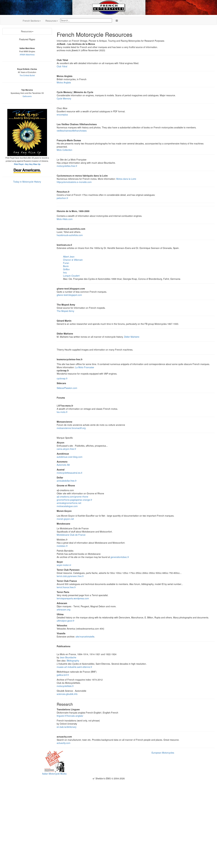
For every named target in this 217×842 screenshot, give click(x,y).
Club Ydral (62, 66)
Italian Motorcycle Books (54, 773)
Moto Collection (64, 149)
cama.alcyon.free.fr (66, 448)
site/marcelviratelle (85, 636)
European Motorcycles (163, 752)
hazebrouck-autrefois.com (70, 235)
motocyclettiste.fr (65, 686)
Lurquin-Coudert (71, 275)
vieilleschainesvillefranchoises (72, 130)
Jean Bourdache (68, 657)
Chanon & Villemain (73, 259)
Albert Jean (69, 256)
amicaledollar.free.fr (67, 480)
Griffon (66, 269)
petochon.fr (62, 198)
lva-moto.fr (62, 412)
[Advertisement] (108, 802)
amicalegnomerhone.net (69, 503)
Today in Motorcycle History (27, 181)
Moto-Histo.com (65, 219)
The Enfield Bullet (27, 75)
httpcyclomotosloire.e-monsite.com (74, 182)
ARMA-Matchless (27, 54)
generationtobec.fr (120, 557)
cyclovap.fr (62, 378)
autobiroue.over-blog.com (69, 456)
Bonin (66, 266)
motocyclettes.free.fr (67, 165)
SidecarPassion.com (67, 388)
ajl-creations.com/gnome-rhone (72, 496)
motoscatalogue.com (67, 506)
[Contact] (116, 21)
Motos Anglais (64, 82)
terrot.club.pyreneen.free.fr (70, 576)
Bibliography (73, 660)
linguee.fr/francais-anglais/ (70, 715)
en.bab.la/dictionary (66, 726)
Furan (66, 262)
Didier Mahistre (131, 336)
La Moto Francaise (84, 367)
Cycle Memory (64, 98)
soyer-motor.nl (64, 565)
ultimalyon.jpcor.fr (65, 620)
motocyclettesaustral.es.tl (69, 472)
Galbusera (27, 96)
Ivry (65, 272)
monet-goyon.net (65, 518)
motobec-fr (62, 545)
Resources (50, 20)
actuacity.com (63, 743)
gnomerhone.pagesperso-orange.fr (74, 499)
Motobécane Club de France (71, 534)
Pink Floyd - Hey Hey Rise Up (27, 164)
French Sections (31, 20)
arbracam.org (63, 609)
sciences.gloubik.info (67, 694)
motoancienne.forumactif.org (71, 428)
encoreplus (62, 114)
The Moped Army (65, 311)
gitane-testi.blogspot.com (69, 294)
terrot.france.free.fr (66, 587)
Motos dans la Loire (126, 178)
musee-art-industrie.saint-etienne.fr (74, 666)
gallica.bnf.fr (63, 674)
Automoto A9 (63, 464)
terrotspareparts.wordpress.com (73, 598)
